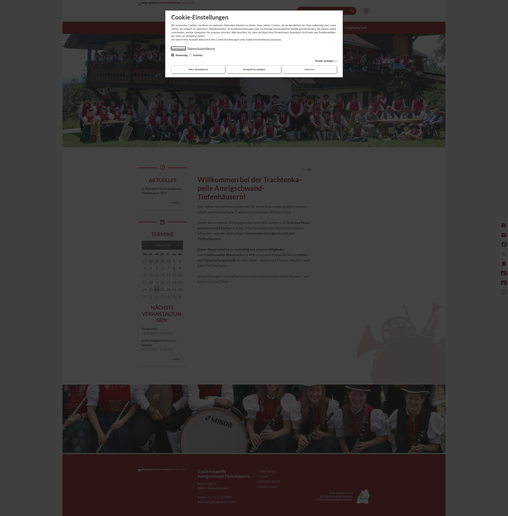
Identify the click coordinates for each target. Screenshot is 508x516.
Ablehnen (309, 69)
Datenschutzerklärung (201, 48)
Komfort (198, 55)
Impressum (178, 48)
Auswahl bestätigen (254, 69)
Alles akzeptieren (198, 69)
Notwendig (181, 55)
